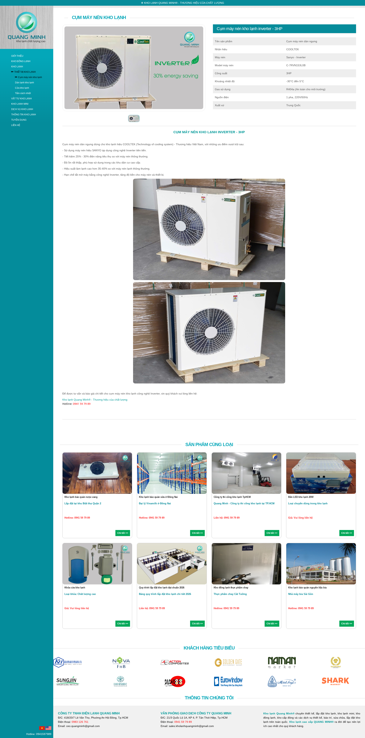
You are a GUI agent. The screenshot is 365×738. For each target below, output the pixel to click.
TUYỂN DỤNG (18, 120)
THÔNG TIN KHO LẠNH (23, 114)
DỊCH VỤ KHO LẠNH (22, 109)
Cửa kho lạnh (22, 88)
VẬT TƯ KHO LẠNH (21, 98)
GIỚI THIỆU (17, 56)
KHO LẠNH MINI (19, 104)
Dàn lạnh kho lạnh (24, 82)
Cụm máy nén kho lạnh (30, 77)
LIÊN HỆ (15, 125)
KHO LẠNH (17, 66)
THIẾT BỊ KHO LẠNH (25, 72)
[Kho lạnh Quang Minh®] (27, 27)
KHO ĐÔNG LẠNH (20, 61)
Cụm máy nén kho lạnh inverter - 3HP (249, 28)
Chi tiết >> (122, 533)
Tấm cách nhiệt (23, 93)
